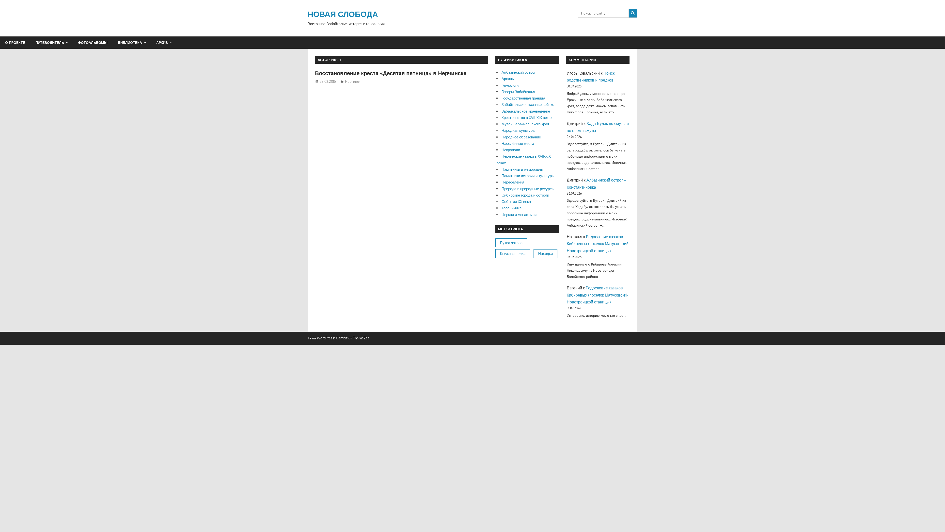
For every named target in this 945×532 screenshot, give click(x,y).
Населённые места (518, 143)
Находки (545, 253)
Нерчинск (352, 81)
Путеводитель (49, 42)
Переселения (513, 182)
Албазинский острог (519, 72)
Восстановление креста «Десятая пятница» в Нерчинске (390, 72)
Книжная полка (512, 253)
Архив (162, 42)
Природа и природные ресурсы (528, 188)
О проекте (15, 42)
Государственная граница (523, 98)
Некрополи (511, 150)
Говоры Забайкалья (518, 91)
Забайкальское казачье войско (528, 104)
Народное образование (521, 137)
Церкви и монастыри (519, 214)
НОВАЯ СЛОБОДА (343, 14)
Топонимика (511, 208)
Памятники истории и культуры (528, 175)
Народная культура (518, 130)
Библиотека (130, 42)
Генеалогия (511, 85)
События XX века (516, 201)
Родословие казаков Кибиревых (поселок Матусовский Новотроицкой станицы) (598, 243)
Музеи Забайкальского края (525, 124)
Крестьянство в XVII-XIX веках (527, 117)
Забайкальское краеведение (526, 111)
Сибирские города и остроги (525, 195)
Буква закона (511, 242)
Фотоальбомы (93, 42)
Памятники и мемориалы (523, 169)
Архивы (508, 78)
